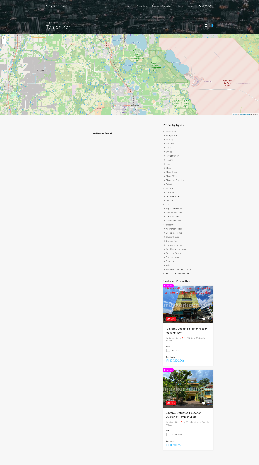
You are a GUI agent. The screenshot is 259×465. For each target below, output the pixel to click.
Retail (168, 164)
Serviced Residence (175, 253)
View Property (188, 316)
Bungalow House (174, 233)
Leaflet (235, 114)
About (128, 6)
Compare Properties (161, 6)
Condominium (172, 241)
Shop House (172, 172)
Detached (170, 192)
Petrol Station (172, 156)
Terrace (169, 200)
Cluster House (172, 237)
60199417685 (207, 6)
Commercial (170, 131)
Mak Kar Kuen (57, 6)
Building (169, 139)
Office (169, 151)
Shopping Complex (175, 180)
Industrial (169, 188)
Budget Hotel (172, 135)
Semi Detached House (176, 249)
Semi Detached (173, 196)
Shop (168, 168)
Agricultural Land (174, 208)
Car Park (170, 143)
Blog (179, 6)
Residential (170, 224)
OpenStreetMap (245, 114)
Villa (168, 265)
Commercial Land (174, 212)
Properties (142, 6)
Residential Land (173, 220)
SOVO (169, 184)
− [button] (4, 42)
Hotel (168, 147)
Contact (190, 6)
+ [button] (4, 37)
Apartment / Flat (174, 229)
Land (167, 204)
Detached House (174, 245)
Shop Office (171, 176)
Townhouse (171, 261)
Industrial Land (173, 216)
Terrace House (173, 257)
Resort (169, 160)
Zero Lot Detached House (178, 269)
